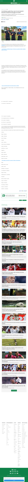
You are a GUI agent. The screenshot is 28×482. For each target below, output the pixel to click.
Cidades (15, 429)
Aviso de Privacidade (8, 478)
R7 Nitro (7, 438)
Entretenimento (9, 422)
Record (19, 422)
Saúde (14, 449)
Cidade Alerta (19, 447)
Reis (18, 462)
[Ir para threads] (17, 471)
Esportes (3, 422)
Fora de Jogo (3, 428)
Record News (23, 439)
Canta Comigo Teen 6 (19, 444)
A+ (3, 21)
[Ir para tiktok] (12, 473)
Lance (5, 9)
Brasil (14, 425)
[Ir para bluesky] (10, 471)
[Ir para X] (14, 473)
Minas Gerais (15, 442)
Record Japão (23, 438)
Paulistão (3, 433)
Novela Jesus (19, 459)
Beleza (7, 424)
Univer (22, 444)
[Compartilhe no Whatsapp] (5, 19)
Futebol (7, 9)
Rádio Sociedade (24, 433)
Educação (15, 435)
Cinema (7, 428)
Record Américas (24, 434)
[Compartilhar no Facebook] (3, 19)
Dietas (7, 429)
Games (7, 434)
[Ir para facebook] (12, 471)
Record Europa (23, 437)
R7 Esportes (2, 9)
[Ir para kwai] (16, 471)
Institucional (24, 422)
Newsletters (23, 429)
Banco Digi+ (23, 424)
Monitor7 (15, 443)
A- (4, 21)
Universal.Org (23, 447)
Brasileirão (3, 425)
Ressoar (23, 443)
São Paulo (15, 448)
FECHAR (14, 480)
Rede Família (23, 442)
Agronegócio (15, 424)
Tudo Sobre (15, 452)
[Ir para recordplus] (10, 473)
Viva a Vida (7, 444)
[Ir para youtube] (17, 473)
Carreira (23, 425)
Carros (14, 428)
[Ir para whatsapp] (16, 473)
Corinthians (3, 45)
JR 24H (15, 422)
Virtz (6, 443)
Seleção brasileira (24, 200)
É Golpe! (15, 436)
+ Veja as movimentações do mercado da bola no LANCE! (10, 85)
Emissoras (23, 428)
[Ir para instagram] (14, 471)
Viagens (7, 442)
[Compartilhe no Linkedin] (4, 19)
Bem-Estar (7, 425)
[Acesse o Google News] (19, 190)
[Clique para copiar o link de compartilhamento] (8, 19)
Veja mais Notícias (14, 390)
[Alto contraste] (2, 21)
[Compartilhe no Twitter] (22, 190)
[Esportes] (14, 3)
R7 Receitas (7, 439)
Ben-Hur (19, 438)
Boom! (18, 439)
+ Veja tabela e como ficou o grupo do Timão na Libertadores (10, 160)
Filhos (7, 433)
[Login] (27, 1)
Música (7, 437)
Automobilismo (3, 424)
